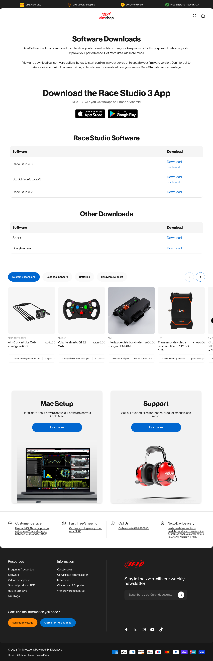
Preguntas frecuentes (21, 569)
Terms (31, 655)
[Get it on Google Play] (123, 113)
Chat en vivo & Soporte (70, 585)
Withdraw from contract (71, 590)
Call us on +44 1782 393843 (133, 528)
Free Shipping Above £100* (185, 4)
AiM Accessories (17, 338)
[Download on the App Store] (90, 113)
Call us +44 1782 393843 (57, 622)
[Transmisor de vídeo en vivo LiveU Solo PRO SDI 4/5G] (181, 310)
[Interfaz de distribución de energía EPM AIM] (131, 310)
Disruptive (56, 649)
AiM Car (62, 338)
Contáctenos (65, 569)
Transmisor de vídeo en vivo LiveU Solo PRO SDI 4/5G (173, 346)
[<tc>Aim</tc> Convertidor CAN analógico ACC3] (31, 310)
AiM (109, 338)
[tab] (24, 277)
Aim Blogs (14, 596)
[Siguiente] (200, 277)
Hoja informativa (17, 590)
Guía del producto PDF (21, 585)
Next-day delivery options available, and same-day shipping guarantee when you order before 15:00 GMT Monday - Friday (186, 532)
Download (174, 162)
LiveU (160, 338)
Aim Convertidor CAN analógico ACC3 (22, 344)
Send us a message (22, 622)
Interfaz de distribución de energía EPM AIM (125, 344)
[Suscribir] (181, 595)
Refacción (63, 580)
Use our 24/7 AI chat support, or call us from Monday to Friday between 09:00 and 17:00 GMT (32, 531)
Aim (57, 67)
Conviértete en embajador (72, 574)
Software (13, 574)
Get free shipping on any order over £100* (85, 529)
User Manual (173, 167)
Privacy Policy (42, 655)
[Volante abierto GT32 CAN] (81, 310)
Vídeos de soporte (19, 580)
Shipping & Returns (17, 655)
